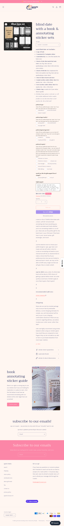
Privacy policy (49, 520)
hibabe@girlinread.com (39, 482)
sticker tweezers (40, 295)
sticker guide (13, 404)
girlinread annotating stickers (22, 520)
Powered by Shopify (33, 520)
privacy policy (7, 492)
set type (38, 41)
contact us (6, 488)
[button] (3, 7)
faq (5, 485)
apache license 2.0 (8, 495)
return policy (7, 474)
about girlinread (8, 481)
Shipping (38, 196)
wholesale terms (8, 478)
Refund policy (42, 520)
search (5, 467)
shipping (6, 471)
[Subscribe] (44, 434)
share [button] (38, 344)
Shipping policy (57, 520)
